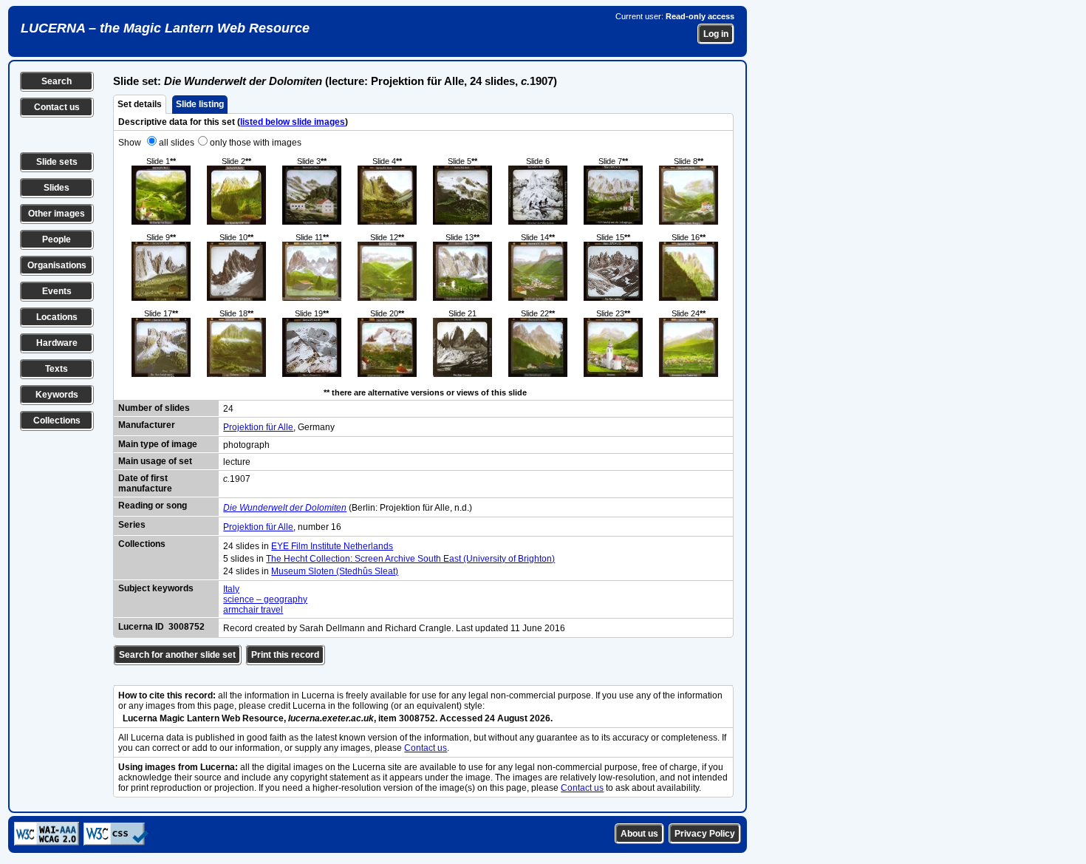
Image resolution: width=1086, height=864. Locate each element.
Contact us (57, 107)
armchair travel (253, 610)
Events (57, 291)
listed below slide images (292, 122)
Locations (57, 317)
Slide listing (200, 104)
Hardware (57, 343)
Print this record (285, 655)
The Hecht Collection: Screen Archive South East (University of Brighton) (410, 559)
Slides (56, 188)
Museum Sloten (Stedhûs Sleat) (334, 571)
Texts (56, 369)
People (56, 239)
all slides (176, 142)
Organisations (56, 265)
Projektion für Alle (258, 427)
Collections (57, 420)
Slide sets (57, 162)
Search (56, 81)
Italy (231, 589)
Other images (56, 213)
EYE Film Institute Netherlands (332, 546)
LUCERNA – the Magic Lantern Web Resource (165, 28)
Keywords (56, 395)
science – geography (265, 599)
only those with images (255, 142)
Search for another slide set (177, 655)
